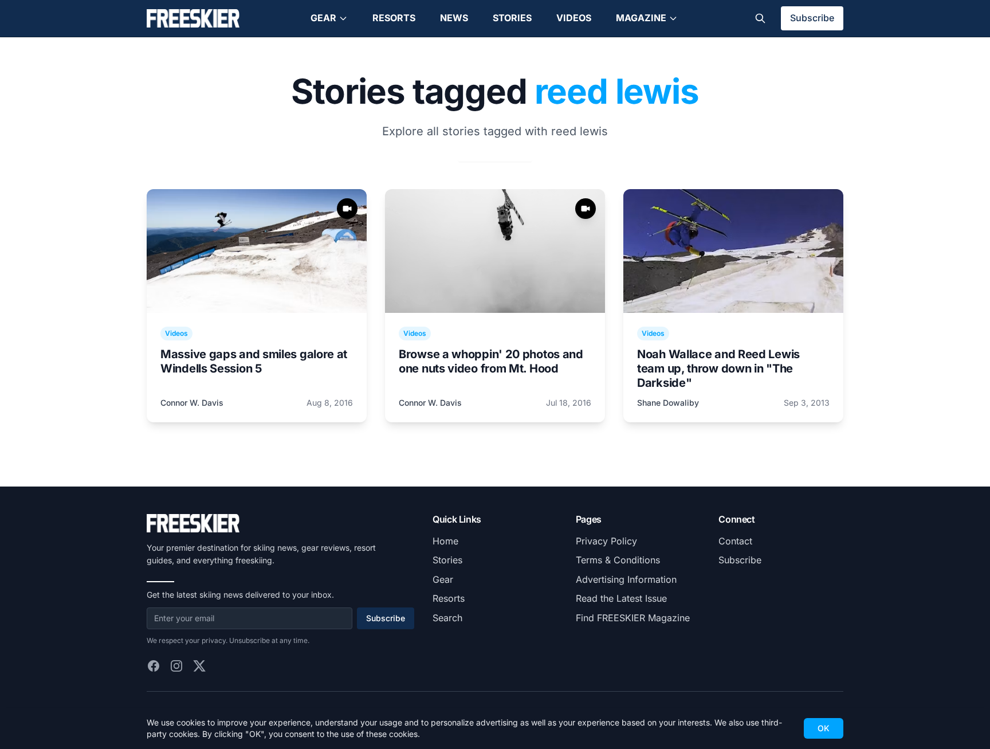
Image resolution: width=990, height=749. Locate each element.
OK (824, 728)
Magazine (641, 17)
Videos (573, 17)
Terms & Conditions (618, 560)
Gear (323, 17)
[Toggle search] (760, 18)
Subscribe (812, 17)
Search (447, 617)
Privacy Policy (606, 541)
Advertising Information (626, 579)
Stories (512, 17)
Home (445, 541)
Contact (735, 541)
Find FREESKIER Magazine (633, 617)
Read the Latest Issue (621, 598)
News (454, 17)
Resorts (393, 17)
